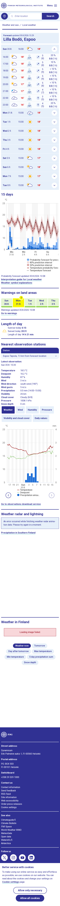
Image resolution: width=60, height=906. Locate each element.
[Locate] (4, 16)
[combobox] (27, 16)
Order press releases (11, 804)
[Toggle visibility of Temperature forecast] (39, 270)
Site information (9, 797)
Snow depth (30, 662)
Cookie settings (9, 807)
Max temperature (43, 651)
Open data (6, 836)
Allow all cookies (30, 898)
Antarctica (6, 843)
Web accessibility (10, 800)
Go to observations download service (21, 504)
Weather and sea (10, 25)
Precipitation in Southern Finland (18, 532)
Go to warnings (9, 313)
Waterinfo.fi (6, 840)
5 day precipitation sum (41, 657)
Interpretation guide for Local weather (21, 279)
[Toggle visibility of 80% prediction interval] (39, 262)
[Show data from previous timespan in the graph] (8, 495)
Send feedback (8, 790)
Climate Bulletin (8, 823)
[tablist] (30, 414)
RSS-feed (6, 794)
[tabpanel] (30, 460)
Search (50, 16)
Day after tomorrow (18, 651)
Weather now (22, 645)
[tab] (8, 410)
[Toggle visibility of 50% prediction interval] (39, 265)
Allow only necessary (30, 890)
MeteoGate (6, 833)
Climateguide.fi (8, 820)
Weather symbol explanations (16, 282)
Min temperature (15, 657)
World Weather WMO (11, 830)
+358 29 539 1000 (10, 777)
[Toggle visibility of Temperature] (24, 490)
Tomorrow (39, 645)
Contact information (10, 787)
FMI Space (6, 826)
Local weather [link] (29, 25)
